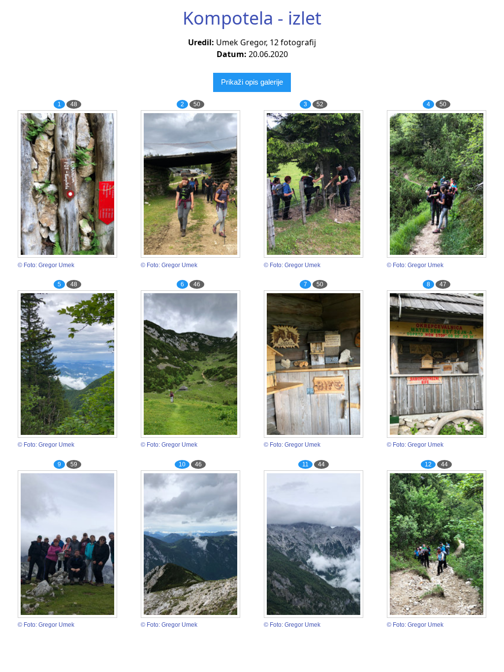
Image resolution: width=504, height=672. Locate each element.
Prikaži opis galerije (252, 82)
